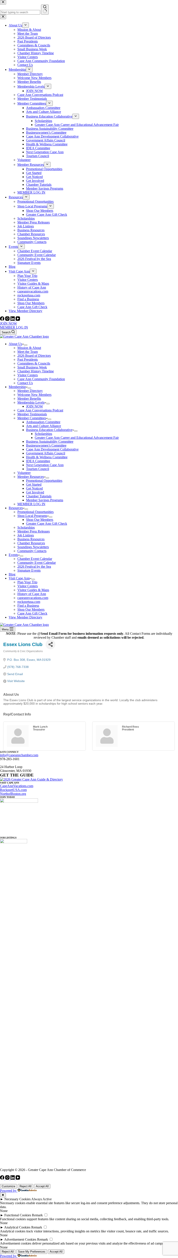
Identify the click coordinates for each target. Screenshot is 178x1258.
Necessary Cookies (17, 1199)
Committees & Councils (33, 363)
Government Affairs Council (45, 453)
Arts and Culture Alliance (43, 426)
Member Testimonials (32, 414)
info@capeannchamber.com (19, 755)
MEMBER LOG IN (14, 327)
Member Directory (30, 391)
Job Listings (25, 535)
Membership (17, 387)
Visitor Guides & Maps (33, 590)
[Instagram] (7, 319)
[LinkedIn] (13, 319)
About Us (15, 344)
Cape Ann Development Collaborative (52, 449)
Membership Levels (30, 402)
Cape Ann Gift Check (32, 613)
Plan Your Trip (27, 582)
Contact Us (25, 383)
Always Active (41, 1199)
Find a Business (28, 605)
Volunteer (24, 473)
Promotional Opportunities (44, 480)
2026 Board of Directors (34, 355)
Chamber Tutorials (38, 496)
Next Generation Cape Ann (45, 465)
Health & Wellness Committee (47, 457)
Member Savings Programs (44, 500)
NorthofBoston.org (13, 794)
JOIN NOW (8, 323)
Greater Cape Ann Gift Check (46, 523)
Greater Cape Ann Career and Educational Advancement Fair (77, 437)
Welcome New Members (34, 394)
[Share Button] (50, 644)
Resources (16, 508)
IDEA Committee (38, 461)
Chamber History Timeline (35, 371)
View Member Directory (25, 617)
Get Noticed (34, 488)
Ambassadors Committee (43, 422)
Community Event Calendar (36, 562)
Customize (8, 1186)
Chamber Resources (31, 543)
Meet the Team (27, 352)
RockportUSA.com (13, 790)
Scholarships (43, 434)
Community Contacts (31, 551)
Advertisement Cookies (20, 1239)
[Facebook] (2, 319)
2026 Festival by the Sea (34, 566)
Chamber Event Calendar (34, 559)
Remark (37, 1215)
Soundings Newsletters (33, 547)
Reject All (25, 1186)
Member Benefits (29, 398)
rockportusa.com (28, 602)
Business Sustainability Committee (49, 441)
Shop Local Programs (32, 516)
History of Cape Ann (31, 594)
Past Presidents (27, 359)
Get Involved (35, 492)
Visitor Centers (27, 375)
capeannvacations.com (32, 598)
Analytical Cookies (17, 1227)
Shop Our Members (39, 519)
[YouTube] (18, 319)
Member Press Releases (33, 531)
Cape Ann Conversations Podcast (40, 410)
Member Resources (30, 477)
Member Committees (31, 418)
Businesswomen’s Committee (46, 445)
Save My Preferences (31, 1251)
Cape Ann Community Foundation (41, 379)
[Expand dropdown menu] (25, 345)
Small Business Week (32, 367)
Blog (12, 574)
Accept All (42, 1186)
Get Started (33, 484)
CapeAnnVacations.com (16, 786)
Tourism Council (37, 469)
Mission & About (29, 348)
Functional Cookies (17, 1215)
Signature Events (29, 570)
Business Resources (30, 539)
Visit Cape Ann (19, 578)
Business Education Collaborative (49, 430)
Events (13, 555)
